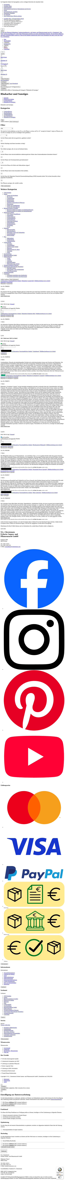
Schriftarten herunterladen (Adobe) (11, 1117)
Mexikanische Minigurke (7, 447)
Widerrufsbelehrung (9, 977)
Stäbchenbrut (10, 238)
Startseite (6, 98)
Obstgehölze (10, 215)
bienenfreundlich (11, 262)
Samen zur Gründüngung (13, 205)
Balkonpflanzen (8, 256)
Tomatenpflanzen (8, 114)
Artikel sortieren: (5, 121)
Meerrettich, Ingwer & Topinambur (16, 232)
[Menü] (62, 1168)
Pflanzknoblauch (11, 231)
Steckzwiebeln (10, 235)
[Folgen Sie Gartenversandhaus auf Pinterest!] (34, 730)
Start (5, 39)
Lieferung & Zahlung (9, 974)
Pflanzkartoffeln (11, 229)
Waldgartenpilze (11, 241)
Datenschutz (7, 1080)
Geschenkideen (7, 254)
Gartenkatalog (7, 1029)
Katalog (6, 47)
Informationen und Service (10, 9)
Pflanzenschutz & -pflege (13, 249)
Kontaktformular (8, 1036)
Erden (8, 252)
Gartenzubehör (7, 242)
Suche (5, 10)
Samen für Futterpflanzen (13, 207)
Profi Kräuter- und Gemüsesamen (15, 269)
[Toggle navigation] (5, 66)
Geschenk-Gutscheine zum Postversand (17, 276)
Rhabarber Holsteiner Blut (7, 316)
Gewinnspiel (7, 1048)
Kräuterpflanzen (11, 219)
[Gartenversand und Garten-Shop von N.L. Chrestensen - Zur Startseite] (32, 36)
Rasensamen (10, 204)
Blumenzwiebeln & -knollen (11, 208)
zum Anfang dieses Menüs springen (13, 16)
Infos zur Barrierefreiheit (10, 982)
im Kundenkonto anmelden (10, 11)
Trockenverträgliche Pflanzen (11, 265)
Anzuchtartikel (10, 245)
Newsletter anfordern (9, 1032)
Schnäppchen (7, 44)
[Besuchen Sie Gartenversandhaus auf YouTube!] (34, 782)
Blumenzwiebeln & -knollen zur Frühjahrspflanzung (20, 209)
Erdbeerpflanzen (11, 217)
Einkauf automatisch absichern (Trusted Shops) (14, 1115)
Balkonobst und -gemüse (13, 263)
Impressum (6, 984)
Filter (2, 120)
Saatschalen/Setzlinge (12, 221)
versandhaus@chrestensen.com (12, 546)
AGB (5, 975)
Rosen (8, 226)
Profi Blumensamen (12, 271)
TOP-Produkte (7, 192)
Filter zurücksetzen (5, 186)
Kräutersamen (10, 199)
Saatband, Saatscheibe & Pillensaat (15, 202)
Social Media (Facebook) (8, 1140)
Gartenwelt (6, 1049)
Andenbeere (4, 354)
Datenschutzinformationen (10, 980)
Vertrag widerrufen (5, 1025)
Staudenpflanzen (11, 224)
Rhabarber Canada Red (6, 283)
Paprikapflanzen (8, 113)
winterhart (9, 261)
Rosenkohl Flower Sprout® (8, 472)
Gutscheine (6, 49)
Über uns (6, 1052)
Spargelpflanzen (11, 234)
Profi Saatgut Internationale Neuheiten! (13, 266)
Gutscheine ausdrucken (9, 1034)
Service (6, 45)
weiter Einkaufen (5, 78)
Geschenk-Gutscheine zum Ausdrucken (17, 275)
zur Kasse (3, 82)
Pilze (5, 236)
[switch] (59, 1177)
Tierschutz (9, 251)
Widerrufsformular (8, 978)
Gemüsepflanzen (8, 100)
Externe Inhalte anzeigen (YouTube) (11, 1118)
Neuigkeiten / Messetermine (11, 1050)
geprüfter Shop (8, 18)
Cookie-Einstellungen (9, 981)
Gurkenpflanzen (8, 111)
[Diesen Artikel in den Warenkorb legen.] (2, 312)
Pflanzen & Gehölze (9, 99)
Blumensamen (10, 201)
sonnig (8, 258)
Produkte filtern (8, 6)
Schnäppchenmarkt (8, 272)
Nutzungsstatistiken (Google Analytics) (12, 1129)
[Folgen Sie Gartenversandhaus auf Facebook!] (34, 608)
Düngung (9, 248)
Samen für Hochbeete (12, 195)
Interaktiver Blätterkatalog (10, 1027)
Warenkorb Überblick (9, 13)
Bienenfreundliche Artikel (10, 255)
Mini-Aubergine (5, 495)
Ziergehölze (10, 225)
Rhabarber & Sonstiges (9, 102)
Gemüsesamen (10, 198)
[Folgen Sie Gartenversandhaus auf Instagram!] (34, 669)
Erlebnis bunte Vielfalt (12, 246)
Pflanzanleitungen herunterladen (12, 1033)
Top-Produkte (7, 40)
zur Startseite (7, 14)
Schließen (3, 88)
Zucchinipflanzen (8, 115)
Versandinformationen (9, 973)
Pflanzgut (6, 228)
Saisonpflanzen (11, 222)
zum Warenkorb (5, 80)
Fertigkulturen (10, 239)
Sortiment (6, 42)
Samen (5, 194)
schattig (9, 259)
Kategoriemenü (7, 7)
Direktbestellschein (8, 1030)
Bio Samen (10, 197)
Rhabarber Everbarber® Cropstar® (9, 378)
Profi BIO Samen (11, 268)
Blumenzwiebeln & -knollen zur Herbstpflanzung (19, 211)
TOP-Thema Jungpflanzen (13, 214)
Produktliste (7, 4)
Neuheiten (9, 244)
